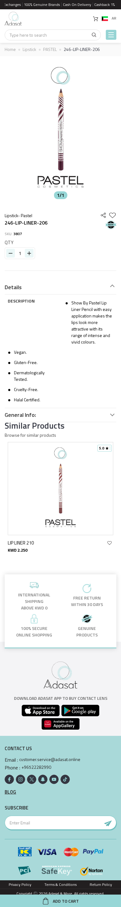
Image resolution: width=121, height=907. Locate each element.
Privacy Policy (20, 884)
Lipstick (29, 49)
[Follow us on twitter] (31, 779)
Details (13, 287)
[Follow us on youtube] (54, 779)
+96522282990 (36, 767)
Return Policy (101, 884)
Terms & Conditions (60, 884)
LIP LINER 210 (21, 543)
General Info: (20, 415)
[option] (60, 129)
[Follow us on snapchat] (42, 779)
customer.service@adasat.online (49, 759)
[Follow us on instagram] (20, 779)
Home (10, 49)
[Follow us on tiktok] (65, 779)
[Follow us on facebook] (9, 779)
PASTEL (50, 49)
